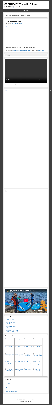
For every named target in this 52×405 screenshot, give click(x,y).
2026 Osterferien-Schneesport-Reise (12, 331)
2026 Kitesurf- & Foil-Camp (11, 326)
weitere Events (8, 388)
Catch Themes (29, 401)
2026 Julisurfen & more (10, 322)
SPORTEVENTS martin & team (20, 4)
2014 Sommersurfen (13, 21)
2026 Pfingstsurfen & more (11, 325)
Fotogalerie (14, 50)
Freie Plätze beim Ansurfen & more (12, 329)
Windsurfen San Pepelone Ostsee (25, 50)
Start (18, 50)
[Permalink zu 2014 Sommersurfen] (19, 26)
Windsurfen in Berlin (9, 390)
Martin (21, 23)
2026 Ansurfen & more (10, 327)
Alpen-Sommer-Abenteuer (10, 382)
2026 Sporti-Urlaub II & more (11, 319)
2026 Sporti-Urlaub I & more (11, 321)
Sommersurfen (41, 50)
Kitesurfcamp (8, 384)
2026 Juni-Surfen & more (10, 323)
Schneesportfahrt (9, 386)
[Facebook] (46, 397)
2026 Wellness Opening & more (12, 330)
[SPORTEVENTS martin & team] (21, 7)
